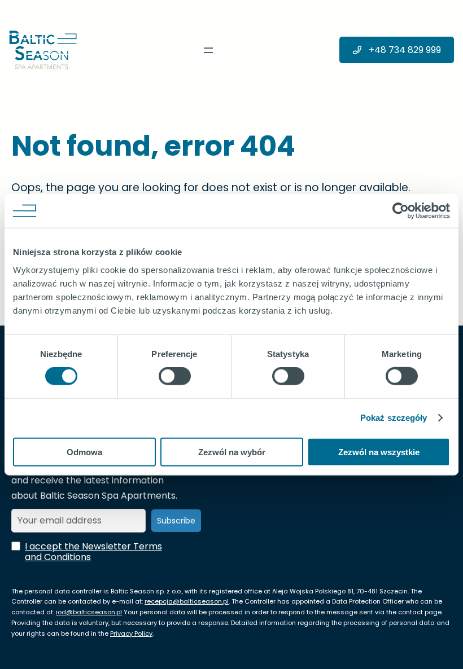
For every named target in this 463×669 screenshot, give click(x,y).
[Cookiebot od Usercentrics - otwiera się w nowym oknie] (400, 211)
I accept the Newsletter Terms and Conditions (93, 552)
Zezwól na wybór (231, 451)
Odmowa (84, 451)
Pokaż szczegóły (393, 417)
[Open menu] (208, 50)
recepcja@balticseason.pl (187, 601)
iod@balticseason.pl (89, 612)
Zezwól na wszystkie (379, 451)
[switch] (175, 376)
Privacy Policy (131, 633)
